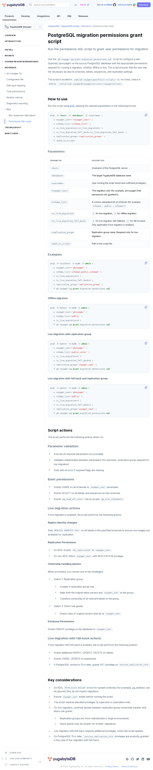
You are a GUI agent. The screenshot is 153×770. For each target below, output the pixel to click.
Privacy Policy (111, 766)
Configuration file (15, 79)
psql (72, 105)
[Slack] (127, 759)
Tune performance (16, 91)
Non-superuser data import (22, 115)
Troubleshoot (13, 127)
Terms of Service (129, 766)
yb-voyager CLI (14, 73)
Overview (10, 35)
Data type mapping (16, 85)
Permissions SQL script (20, 121)
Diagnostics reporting (17, 103)
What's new (11, 133)
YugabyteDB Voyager (70, 26)
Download (15, 753)
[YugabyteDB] (13, 4)
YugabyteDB (53, 26)
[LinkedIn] (142, 759)
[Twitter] (137, 759)
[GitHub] (132, 759)
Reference (11, 67)
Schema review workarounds (21, 61)
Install (9, 50)
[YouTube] (148, 759)
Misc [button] (9, 109)
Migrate (9, 55)
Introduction (13, 41)
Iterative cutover (15, 97)
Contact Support (19, 765)
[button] (144, 4)
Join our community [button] (21, 758)
